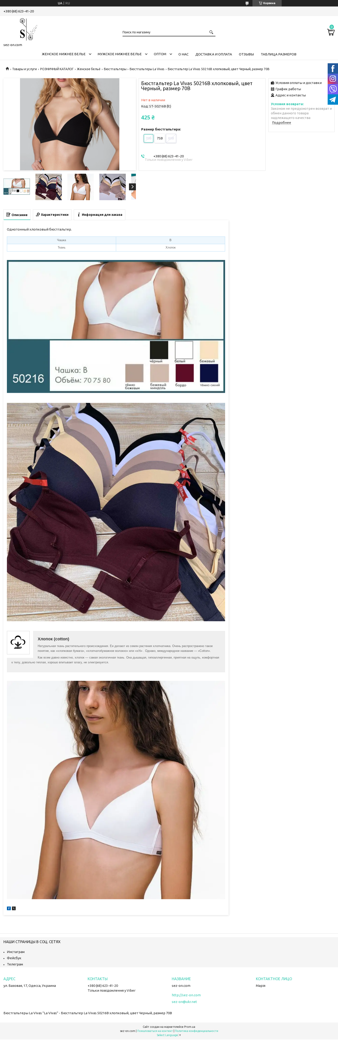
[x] (14, 909)
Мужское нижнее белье (120, 54)
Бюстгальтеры (115, 69)
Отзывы (246, 54)
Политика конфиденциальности (196, 1030)
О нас (183, 54)
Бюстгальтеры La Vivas (147, 69)
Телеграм (15, 964)
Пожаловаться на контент (155, 1030)
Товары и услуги (24, 69)
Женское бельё (88, 69)
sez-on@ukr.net (184, 1002)
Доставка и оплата (213, 54)
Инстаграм (16, 952)
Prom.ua (189, 1026)
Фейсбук (14, 958)
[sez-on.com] (26, 28)
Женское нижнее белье (64, 54)
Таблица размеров (278, 54)
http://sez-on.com (186, 995)
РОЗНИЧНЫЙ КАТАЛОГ (57, 69)
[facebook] (9, 909)
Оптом (160, 54)
